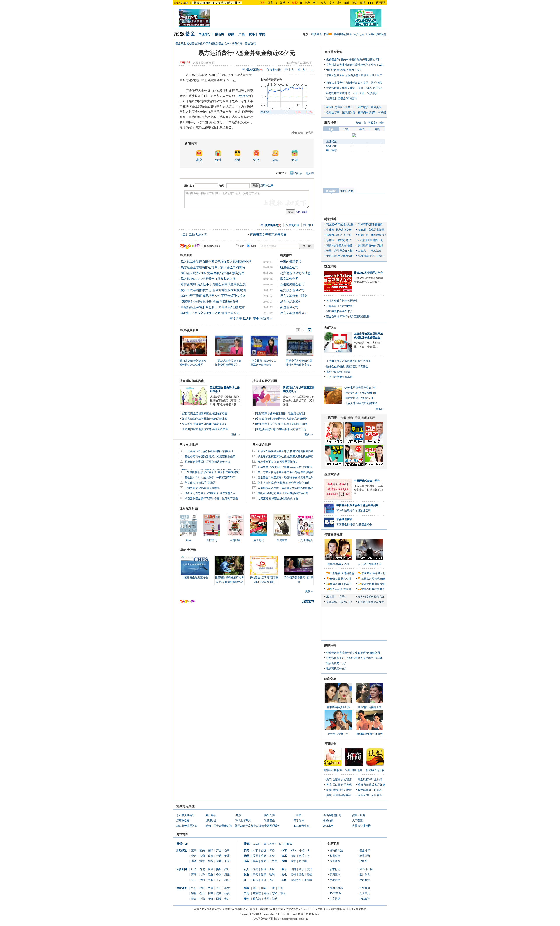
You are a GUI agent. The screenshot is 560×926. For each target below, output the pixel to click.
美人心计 (346, 578)
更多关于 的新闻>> (251, 318)
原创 (301, 874)
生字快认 (335, 898)
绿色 (309, 874)
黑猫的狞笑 (339, 789)
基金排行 (364, 850)
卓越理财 (235, 540)
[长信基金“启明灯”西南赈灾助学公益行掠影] (264, 565)
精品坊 (219, 34)
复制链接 (275, 69)
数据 (231, 34)
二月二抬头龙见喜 (195, 234)
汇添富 (186, 418)
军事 (255, 850)
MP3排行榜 (366, 869)
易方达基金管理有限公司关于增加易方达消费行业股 (216, 261)
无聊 (294, 160)
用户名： (189, 185)
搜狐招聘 (240, 909)
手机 (263, 879)
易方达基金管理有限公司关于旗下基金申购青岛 (213, 267)
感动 (237, 160)
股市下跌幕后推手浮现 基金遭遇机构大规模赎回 (213, 290)
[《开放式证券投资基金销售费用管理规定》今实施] (228, 345)
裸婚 (360, 784)
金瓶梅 (336, 779)
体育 (270, 2)
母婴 (255, 869)
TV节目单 (335, 893)
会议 (227, 861)
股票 (255, 855)
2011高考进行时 (332, 815)
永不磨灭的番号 (185, 815)
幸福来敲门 (336, 583)
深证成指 (331, 145)
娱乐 (282, 2)
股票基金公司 (289, 267)
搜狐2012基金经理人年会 (368, 272)
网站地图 (335, 909)
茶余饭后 (330, 678)
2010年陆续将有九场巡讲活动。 (354, 510)
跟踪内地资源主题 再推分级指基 (209, 429)
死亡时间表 (375, 789)
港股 (210, 879)
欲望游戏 (346, 784)
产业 (218, 850)
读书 (293, 874)
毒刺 (382, 583)
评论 (202, 898)
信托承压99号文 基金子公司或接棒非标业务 (283, 493)
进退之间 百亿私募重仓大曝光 (202, 488)
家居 (263, 861)
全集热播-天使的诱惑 (342, 573)
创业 (202, 893)
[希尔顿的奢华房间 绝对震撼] (298, 565)
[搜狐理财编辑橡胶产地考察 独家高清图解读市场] (229, 565)
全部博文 (361, 909)
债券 (218, 893)
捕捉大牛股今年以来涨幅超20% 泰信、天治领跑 (354, 82)
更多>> (309, 591)
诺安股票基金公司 (292, 290)
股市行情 (335, 869)
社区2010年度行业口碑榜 (249, 825)
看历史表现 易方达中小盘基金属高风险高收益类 (213, 284)
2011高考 (328, 825)
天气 (255, 874)
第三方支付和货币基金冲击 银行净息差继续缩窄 (285, 472)
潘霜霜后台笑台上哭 (370, 707)
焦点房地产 (227, 2)
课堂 (193, 893)
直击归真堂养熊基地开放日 (268, 234)
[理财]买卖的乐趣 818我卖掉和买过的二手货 (280, 429)
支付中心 (227, 909)
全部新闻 (348, 909)
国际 (210, 850)
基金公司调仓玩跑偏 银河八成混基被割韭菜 (210, 456)
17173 (216, 2)
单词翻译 (364, 879)
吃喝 (272, 874)
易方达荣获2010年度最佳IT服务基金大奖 (208, 278)
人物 (202, 855)
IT (301, 2)
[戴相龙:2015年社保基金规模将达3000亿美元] (193, 345)
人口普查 (357, 820)
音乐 (301, 855)
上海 (272, 888)
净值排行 (204, 34)
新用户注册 (266, 185)
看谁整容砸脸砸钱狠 (338, 707)
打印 (291, 69)
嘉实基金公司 (289, 278)
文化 (284, 874)
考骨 (349, 789)
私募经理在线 (344, 519)
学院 (262, 34)
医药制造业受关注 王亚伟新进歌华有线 (207, 461)
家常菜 (347, 589)
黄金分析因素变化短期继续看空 (209, 413)
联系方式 (278, 909)
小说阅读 (364, 898)
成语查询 (335, 861)
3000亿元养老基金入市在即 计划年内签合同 (210, 493)
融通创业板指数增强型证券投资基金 (347, 366)
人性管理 (376, 795)
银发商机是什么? (336, 663)
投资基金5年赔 (319, 34)
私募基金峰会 (364, 524)
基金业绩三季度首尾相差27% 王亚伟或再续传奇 (213, 296)
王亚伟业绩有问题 (375, 34)
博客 (354, 2)
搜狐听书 (330, 743)
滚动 (193, 850)
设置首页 (199, 909)
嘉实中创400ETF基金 (338, 371)
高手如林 (299, 820)
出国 (293, 869)
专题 (227, 855)
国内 (202, 850)
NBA (293, 850)
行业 (210, 874)
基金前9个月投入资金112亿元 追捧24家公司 (210, 313)
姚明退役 (211, 820)
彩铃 (274, 893)
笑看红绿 (187, 423)
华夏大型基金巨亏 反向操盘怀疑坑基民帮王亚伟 (354, 75)
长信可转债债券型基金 (339, 376)
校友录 (308, 879)
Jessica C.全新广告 (338, 733)
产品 (241, 34)
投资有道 (282, 540)
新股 (227, 874)
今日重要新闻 (333, 52)
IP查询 (363, 861)
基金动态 (250, 43)
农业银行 (265, 112)
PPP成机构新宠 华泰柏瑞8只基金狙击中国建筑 (212, 472)
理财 (263, 855)
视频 (331, 2)
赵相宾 (186, 413)
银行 (193, 888)
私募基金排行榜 (345, 524)
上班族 (297, 815)
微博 (362, 2)
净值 (210, 898)
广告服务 (252, 909)
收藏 (210, 893)
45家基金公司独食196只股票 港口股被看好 (209, 301)
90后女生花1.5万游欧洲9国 (360, 392)
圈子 (255, 888)
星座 (272, 869)
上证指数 (331, 141)
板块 (210, 869)
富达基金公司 (289, 307)
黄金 (210, 888)
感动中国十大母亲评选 (219, 825)
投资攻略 (237, 43)
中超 (301, 850)
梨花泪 (347, 583)
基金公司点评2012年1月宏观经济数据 (347, 316)
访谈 (193, 861)
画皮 (382, 578)
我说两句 (381, 2)
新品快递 (330, 327)
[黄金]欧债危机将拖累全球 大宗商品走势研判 (281, 418)
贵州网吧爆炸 (272, 825)
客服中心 (265, 909)
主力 (218, 879)
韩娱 (293, 855)
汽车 (307, 2)
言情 (328, 784)
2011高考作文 (301, 825)
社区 (210, 861)
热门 (328, 779)
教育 (284, 869)
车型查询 (364, 888)
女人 (323, 2)
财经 (246, 855)
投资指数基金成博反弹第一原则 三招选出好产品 (354, 87)
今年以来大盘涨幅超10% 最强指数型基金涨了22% (355, 64)
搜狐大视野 (358, 815)
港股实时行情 (376, 122)
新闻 (246, 850)
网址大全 (335, 879)
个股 (218, 874)
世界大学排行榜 (361, 825)
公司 (227, 850)
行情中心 (361, 122)
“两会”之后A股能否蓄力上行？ (344, 70)
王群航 (186, 429)
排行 (227, 869)
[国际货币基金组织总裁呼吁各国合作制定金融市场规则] (299, 345)
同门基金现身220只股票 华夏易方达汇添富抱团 (212, 273)
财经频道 (181, 850)
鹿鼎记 (257, 893)
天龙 (246, 893)
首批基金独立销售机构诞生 (342, 300)
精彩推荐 (330, 219)
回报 (218, 898)
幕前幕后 (369, 784)
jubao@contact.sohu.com (295, 918)
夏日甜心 (211, 815)
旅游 (246, 874)
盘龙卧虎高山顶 (370, 583)
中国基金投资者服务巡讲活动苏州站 (357, 505)
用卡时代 (258, 540)
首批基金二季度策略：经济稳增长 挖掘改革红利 (285, 477)
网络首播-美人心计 (338, 564)
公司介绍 (323, 909)
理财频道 (181, 888)
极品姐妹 (380, 784)
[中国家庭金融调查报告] (195, 565)
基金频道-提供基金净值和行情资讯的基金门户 (202, 43)
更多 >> (235, 434)
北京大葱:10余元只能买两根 (361, 403)
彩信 (283, 893)
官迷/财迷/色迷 (353, 770)
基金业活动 (332, 474)
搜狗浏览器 (336, 888)
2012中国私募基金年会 (339, 311)
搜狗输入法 (336, 850)
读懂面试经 (364, 795)
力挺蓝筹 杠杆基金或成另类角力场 (278, 498)
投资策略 (330, 266)
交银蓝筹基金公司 (292, 284)
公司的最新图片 (290, 261)
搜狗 (237, 2)
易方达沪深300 (290, 301)
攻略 (252, 34)
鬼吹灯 (378, 779)
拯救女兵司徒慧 (370, 578)
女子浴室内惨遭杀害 (370, 564)
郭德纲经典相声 (333, 770)
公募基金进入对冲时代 (339, 306)
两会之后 (358, 34)
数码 (255, 879)
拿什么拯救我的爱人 (373, 589)
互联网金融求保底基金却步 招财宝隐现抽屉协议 (285, 451)
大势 (202, 874)
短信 (266, 893)
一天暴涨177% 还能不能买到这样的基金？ (209, 451)
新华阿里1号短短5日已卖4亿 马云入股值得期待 (285, 467)
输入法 (257, 898)
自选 (202, 869)
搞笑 (275, 160)
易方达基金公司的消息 (295, 273)
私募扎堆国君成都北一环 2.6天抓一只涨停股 (351, 93)
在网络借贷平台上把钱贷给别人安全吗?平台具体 (354, 658)
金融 (193, 855)
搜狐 (196, 2)
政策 (210, 855)
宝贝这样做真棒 (341, 795)
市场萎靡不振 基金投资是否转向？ (278, 461)
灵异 (328, 789)
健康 (263, 874)
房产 (315, 2)
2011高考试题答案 (186, 825)
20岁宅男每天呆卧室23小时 (360, 387)
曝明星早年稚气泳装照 (370, 733)
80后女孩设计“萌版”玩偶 (359, 398)
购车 (255, 861)
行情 (193, 869)
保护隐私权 (292, 909)
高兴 (199, 160)
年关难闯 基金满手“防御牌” (201, 482)
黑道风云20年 (365, 779)
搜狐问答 (330, 645)
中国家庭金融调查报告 (195, 577)
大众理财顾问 (305, 540)
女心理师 (346, 779)
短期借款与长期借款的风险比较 (209, 418)
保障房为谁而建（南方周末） (210, 423)
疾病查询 (335, 874)
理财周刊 (211, 540)
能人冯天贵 (336, 589)
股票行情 (330, 122)
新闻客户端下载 (375, 770)
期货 (227, 888)
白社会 (298, 173)
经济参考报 (207, 62)
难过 (218, 160)
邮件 (347, 2)
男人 (272, 879)
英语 (309, 869)
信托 (227, 893)
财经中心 (182, 843)
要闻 (193, 874)
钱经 (188, 540)
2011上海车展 (243, 820)
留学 (301, 869)
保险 (202, 888)
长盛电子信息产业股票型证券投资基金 (348, 361)
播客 (339, 2)
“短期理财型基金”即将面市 (341, 98)
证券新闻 (181, 869)
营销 (218, 855)
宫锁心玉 (335, 578)
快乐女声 (269, 815)
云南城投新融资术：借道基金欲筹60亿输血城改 (285, 488)
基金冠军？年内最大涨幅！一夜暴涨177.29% (210, 477)
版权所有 (314, 913)
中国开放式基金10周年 (367, 480)
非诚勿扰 (328, 820)
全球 (202, 879)
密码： (222, 185)
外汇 (218, 888)
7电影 (238, 815)
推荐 (328, 795)
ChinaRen (206, 2)
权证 (227, 879)
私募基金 (269, 820)
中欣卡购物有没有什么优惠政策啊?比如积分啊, (353, 652)
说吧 (274, 898)
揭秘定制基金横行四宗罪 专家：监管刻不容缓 (211, 498)
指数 (218, 869)
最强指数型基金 (343, 34)
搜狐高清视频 (333, 534)
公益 (263, 850)
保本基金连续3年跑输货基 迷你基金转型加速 (284, 482)
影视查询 (335, 855)
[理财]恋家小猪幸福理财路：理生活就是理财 (281, 413)
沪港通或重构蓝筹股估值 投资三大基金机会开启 (285, 456)
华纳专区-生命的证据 (373, 573)
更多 (308, 173)
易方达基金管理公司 (294, 313)
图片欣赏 (364, 874)
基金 (193, 898)
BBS (370, 2)
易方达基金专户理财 (294, 296)
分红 (227, 898)
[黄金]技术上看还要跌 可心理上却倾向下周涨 (281, 423)
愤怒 (256, 160)
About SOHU (308, 909)
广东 (280, 888)
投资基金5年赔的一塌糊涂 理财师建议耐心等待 (353, 59)
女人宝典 (364, 893)
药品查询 (364, 855)
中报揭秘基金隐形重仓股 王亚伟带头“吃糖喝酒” (213, 307)
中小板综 (331, 150)
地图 (266, 898)
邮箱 (263, 888)
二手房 (273, 861)
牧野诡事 (363, 789)
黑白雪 (336, 784)
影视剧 (303, 861)
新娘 (263, 869)
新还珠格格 (182, 820)
